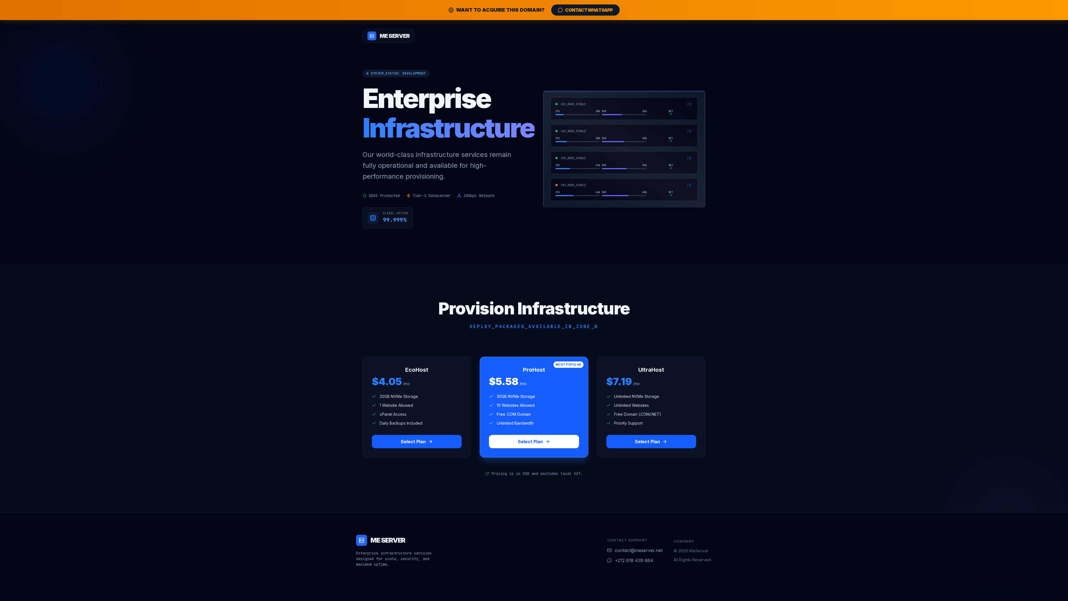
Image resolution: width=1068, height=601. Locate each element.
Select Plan (413, 441)
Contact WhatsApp (589, 10)
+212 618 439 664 (634, 560)
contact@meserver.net (638, 550)
